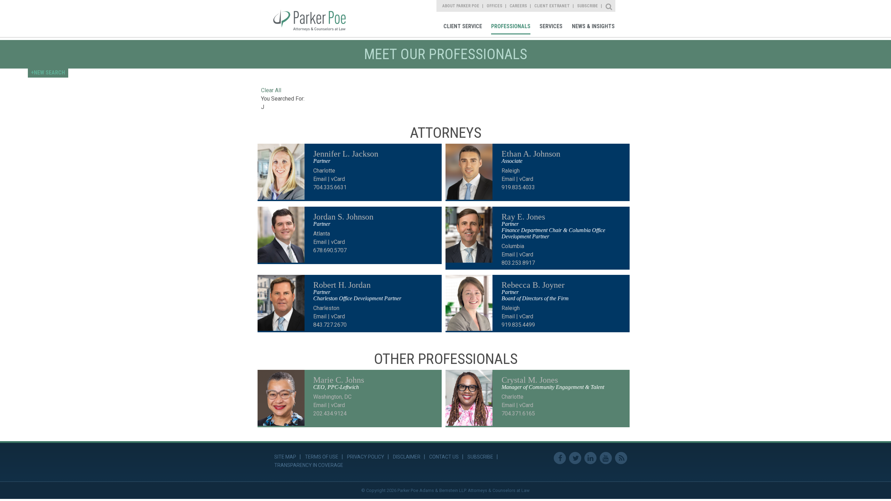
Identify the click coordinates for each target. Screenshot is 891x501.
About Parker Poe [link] (460, 5)
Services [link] (550, 26)
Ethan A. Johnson (531, 153)
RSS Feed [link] (621, 458)
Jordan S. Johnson (343, 216)
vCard (338, 179)
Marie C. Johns (338, 379)
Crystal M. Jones (530, 379)
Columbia (513, 246)
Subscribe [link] (587, 5)
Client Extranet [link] (552, 5)
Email (319, 179)
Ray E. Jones (523, 216)
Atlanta (321, 233)
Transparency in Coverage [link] (308, 465)
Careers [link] (518, 5)
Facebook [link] (560, 458)
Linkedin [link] (590, 458)
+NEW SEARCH (48, 72)
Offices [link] (494, 5)
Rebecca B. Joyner (533, 284)
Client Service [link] (462, 26)
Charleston (326, 308)
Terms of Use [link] (321, 457)
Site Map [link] (285, 457)
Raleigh (511, 170)
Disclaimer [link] (406, 457)
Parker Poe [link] (314, 18)
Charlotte (324, 170)
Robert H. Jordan (342, 284)
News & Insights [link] (593, 26)
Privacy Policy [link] (365, 457)
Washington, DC (332, 396)
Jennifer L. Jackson (345, 153)
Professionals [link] (510, 26)
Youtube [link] (606, 458)
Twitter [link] (575, 458)
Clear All (271, 90)
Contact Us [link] (444, 457)
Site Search (609, 6)
